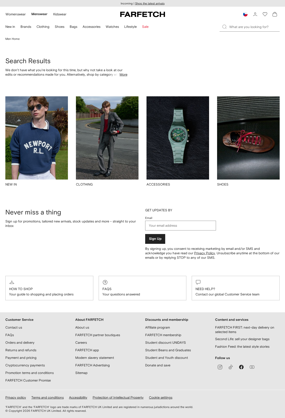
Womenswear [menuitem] (16, 14)
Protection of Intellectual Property (118, 397)
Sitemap (81, 372)
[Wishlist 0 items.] (265, 14)
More (123, 74)
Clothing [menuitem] (43, 26)
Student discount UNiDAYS (165, 342)
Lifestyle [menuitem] (130, 26)
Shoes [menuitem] (59, 26)
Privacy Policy (204, 253)
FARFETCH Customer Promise (28, 380)
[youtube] (252, 367)
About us (82, 327)
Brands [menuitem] (25, 26)
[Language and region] (245, 14)
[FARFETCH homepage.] (142, 14)
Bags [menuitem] (73, 26)
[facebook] (241, 367)
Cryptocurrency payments (25, 365)
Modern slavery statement (94, 357)
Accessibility (78, 397)
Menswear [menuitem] (39, 14)
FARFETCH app (87, 350)
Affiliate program (157, 327)
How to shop (21, 289)
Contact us (13, 327)
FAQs (107, 289)
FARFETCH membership (163, 335)
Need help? (205, 289)
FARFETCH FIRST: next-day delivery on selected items (244, 329)
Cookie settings (160, 397)
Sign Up (155, 238)
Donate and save (157, 365)
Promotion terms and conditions (29, 372)
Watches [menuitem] (112, 26)
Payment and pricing (21, 357)
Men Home (12, 38)
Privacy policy (15, 397)
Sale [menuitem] (145, 26)
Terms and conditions (47, 397)
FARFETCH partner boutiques (97, 335)
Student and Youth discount (166, 357)
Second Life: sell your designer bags (242, 339)
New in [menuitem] (10, 26)
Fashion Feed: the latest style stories (242, 346)
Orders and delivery (20, 342)
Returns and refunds (20, 350)
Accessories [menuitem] (91, 26)
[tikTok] (231, 367)
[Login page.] (255, 14)
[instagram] (220, 367)
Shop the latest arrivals (150, 3)
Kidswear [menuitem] (59, 14)
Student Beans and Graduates (168, 350)
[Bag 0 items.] (275, 14)
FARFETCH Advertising (92, 365)
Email (148, 217)
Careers (81, 342)
